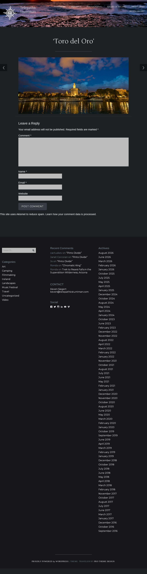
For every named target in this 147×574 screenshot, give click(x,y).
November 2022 (107, 336)
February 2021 (106, 385)
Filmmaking (9, 275)
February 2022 (107, 352)
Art (4, 266)
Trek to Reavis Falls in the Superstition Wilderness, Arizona (70, 271)
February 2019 (106, 452)
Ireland (6, 279)
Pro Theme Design (104, 561)
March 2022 (105, 348)
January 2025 (106, 290)
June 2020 (104, 410)
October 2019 (106, 431)
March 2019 (105, 448)
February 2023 (107, 327)
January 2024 (106, 315)
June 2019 (104, 439)
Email (22, 182)
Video (5, 300)
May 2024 (104, 307)
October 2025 (106, 273)
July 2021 (103, 373)
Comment (24, 135)
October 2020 (106, 402)
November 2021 (107, 360)
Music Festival (10, 287)
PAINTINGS (76, 7)
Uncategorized (10, 295)
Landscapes (8, 283)
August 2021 (105, 369)
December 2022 (107, 331)
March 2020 (105, 419)
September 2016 (107, 531)
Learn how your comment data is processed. (71, 214)
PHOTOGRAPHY (94, 7)
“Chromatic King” (71, 265)
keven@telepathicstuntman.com (69, 291)
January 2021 (106, 390)
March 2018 (105, 485)
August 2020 (106, 406)
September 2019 (108, 435)
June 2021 (104, 377)
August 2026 (105, 253)
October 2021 (106, 365)
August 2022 (106, 340)
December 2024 (107, 294)
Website (23, 193)
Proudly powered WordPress (50, 561)
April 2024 (104, 311)
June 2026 (104, 257)
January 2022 (106, 356)
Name (22, 171)
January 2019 (106, 456)
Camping (7, 270)
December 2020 (107, 394)
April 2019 (104, 443)
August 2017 (105, 502)
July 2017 (103, 506)
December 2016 (107, 522)
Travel (5, 291)
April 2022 (104, 344)
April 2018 (104, 481)
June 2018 (104, 473)
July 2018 (103, 468)
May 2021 (103, 381)
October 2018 (106, 464)
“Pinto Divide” (74, 253)
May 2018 (103, 477)
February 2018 (106, 489)
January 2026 (106, 269)
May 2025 (104, 282)
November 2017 (107, 493)
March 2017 (105, 514)
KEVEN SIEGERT (137, 11)
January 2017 (106, 518)
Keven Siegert (58, 289)
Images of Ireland (116, 7)
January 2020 (106, 427)
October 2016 (106, 526)
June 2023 (104, 323)
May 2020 (104, 414)
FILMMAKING (60, 7)
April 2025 (104, 286)
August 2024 (106, 302)
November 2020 (107, 398)
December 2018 (107, 460)
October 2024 (106, 298)
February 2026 (107, 265)
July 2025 (104, 277)
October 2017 (106, 497)
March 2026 (105, 261)
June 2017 (104, 510)
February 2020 (107, 423)
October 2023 (106, 319)
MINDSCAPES (138, 7)
